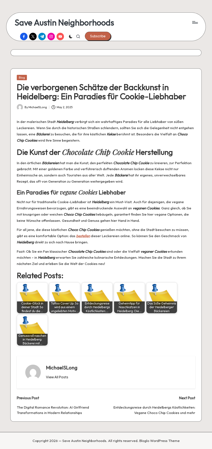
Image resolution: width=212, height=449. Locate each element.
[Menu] (194, 22)
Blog (22, 77)
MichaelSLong (61, 367)
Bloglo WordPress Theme (159, 440)
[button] (98, 36)
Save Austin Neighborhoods (64, 22)
